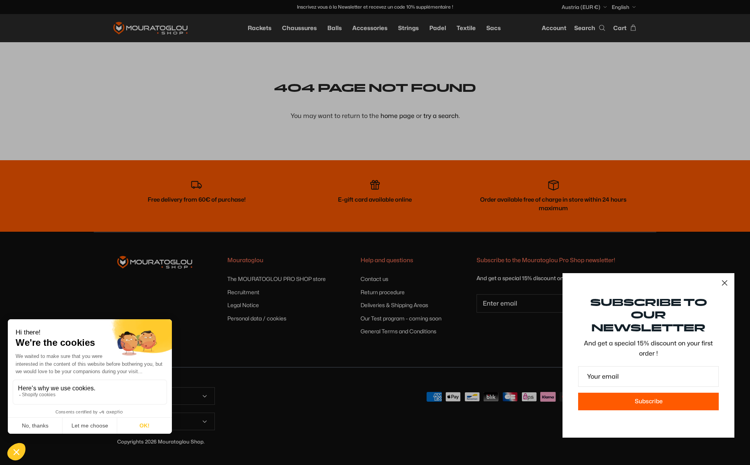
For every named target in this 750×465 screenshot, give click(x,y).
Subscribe (648, 401)
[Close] (724, 283)
